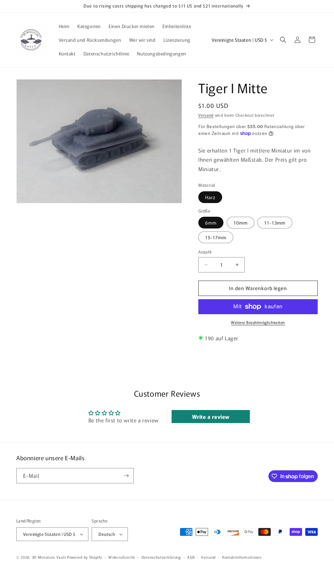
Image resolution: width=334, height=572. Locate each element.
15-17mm (215, 237)
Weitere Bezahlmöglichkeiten (258, 322)
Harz (210, 197)
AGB (190, 557)
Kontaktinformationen (242, 557)
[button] (283, 40)
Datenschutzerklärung (161, 557)
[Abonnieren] (126, 475)
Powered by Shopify (84, 557)
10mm (241, 222)
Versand (206, 115)
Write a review (211, 416)
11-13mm (274, 222)
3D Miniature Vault (49, 557)
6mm (211, 222)
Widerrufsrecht (121, 557)
